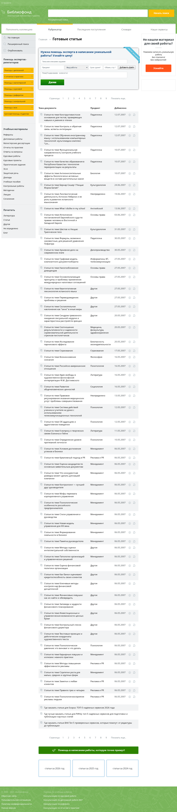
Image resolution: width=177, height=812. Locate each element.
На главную (13, 37)
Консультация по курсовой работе (60, 796)
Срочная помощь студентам (16, 114)
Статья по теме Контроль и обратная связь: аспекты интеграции (62, 127)
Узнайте (158, 68)
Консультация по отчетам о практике (61, 808)
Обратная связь (9, 796)
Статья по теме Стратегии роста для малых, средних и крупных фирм (62, 673)
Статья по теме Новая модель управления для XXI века (59, 524)
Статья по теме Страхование (58, 350)
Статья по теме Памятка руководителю (63, 541)
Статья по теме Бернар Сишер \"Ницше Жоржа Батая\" (64, 186)
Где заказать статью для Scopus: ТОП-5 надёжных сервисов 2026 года (79, 707)
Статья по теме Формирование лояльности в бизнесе (59, 533)
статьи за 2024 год (122, 768)
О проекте (6, 3)
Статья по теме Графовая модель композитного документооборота (61, 260)
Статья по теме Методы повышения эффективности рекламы (62, 664)
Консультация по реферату (57, 804)
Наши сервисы (159, 29)
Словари (126, 29)
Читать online (134, 115)
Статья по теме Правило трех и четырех (64, 690)
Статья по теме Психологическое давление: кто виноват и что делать (62, 647)
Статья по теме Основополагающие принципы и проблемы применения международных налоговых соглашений (65, 279)
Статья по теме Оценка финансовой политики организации (62, 567)
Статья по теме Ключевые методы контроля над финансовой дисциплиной (61, 586)
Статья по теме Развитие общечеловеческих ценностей (59, 388)
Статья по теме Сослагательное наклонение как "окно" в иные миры (63, 308)
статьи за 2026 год (54, 768)
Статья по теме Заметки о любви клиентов (60, 682)
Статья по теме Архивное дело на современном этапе (61, 251)
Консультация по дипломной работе (61, 800)
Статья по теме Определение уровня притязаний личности (62, 441)
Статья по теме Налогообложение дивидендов (61, 269)
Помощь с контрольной (14, 101)
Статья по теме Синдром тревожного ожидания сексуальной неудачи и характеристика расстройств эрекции (63, 318)
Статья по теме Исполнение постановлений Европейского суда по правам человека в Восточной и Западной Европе (63, 218)
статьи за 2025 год (88, 768)
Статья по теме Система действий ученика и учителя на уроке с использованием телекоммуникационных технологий (63, 411)
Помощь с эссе (10, 107)
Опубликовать (15, 50)
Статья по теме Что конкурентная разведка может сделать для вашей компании (62, 476)
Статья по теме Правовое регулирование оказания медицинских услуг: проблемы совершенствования (64, 398)
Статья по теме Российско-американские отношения (64, 367)
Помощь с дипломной (14, 70)
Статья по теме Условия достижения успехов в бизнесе (62, 450)
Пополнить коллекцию (19, 29)
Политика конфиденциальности (16, 804)
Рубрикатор (55, 29)
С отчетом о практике (13, 76)
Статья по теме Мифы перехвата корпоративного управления (60, 495)
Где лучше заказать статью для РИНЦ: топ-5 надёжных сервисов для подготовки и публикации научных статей (86, 715)
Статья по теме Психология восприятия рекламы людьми (64, 698)
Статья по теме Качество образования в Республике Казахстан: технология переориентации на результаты (64, 164)
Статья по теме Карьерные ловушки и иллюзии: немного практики (63, 656)
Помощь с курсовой (13, 89)
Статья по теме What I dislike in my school (64, 208)
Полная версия (8, 808)
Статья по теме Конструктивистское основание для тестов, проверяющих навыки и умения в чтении (63, 117)
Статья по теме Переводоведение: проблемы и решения (61, 299)
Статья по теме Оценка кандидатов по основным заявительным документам (63, 465)
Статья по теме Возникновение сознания (60, 358)
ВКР (81, 800)
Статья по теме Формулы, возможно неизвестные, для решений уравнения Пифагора (64, 241)
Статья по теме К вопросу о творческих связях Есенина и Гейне (64, 432)
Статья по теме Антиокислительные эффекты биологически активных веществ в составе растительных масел (64, 176)
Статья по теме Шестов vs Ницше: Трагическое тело (61, 230)
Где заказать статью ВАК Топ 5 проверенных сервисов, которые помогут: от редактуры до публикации (88, 724)
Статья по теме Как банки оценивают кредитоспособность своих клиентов (63, 576)
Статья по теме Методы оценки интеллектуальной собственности (61, 549)
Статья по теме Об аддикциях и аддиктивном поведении (60, 423)
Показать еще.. (118, 98)
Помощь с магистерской (15, 83)
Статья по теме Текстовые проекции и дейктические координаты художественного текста (63, 636)
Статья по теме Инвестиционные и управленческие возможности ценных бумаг (63, 616)
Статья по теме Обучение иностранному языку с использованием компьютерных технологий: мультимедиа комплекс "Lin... (64, 139)
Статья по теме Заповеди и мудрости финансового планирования (63, 605)
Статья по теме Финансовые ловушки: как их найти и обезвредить (63, 596)
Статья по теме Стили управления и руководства (62, 515)
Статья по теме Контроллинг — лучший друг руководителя (64, 486)
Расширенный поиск (58, 19)
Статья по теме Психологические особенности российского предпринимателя (60, 505)
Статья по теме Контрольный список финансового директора (62, 626)
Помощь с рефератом (13, 95)
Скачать (129, 115)
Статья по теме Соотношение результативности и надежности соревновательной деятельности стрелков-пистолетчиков (61, 331)
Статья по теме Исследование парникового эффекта (59, 343)
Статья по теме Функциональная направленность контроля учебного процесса (62, 152)
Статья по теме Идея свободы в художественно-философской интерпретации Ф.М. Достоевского (61, 377)
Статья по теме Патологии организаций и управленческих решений (64, 558)
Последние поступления (91, 29)
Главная (43, 39)
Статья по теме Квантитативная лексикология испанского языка (60, 290)
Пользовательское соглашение (16, 800)
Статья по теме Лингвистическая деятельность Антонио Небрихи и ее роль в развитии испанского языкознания (63, 198)
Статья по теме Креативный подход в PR (64, 457)
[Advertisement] (18, 283)
